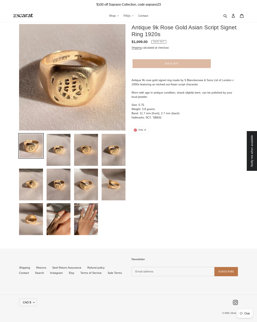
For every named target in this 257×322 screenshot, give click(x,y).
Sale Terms (115, 272)
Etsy (71, 272)
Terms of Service (91, 272)
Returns (41, 267)
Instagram (56, 272)
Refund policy (96, 267)
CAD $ (27, 302)
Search (39, 272)
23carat (234, 313)
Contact (24, 272)
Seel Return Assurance (66, 267)
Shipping (137, 47)
